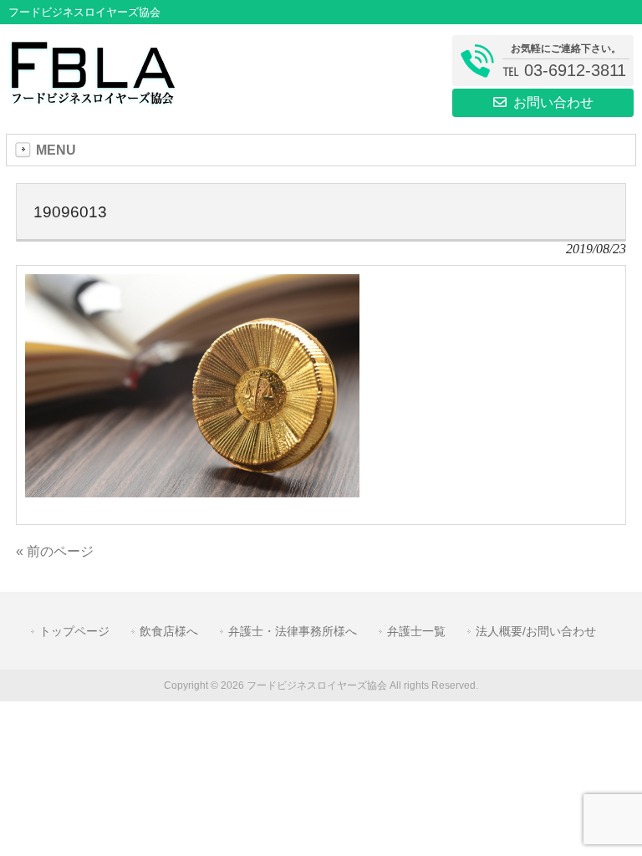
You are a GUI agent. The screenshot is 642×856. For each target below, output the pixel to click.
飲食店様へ (169, 631)
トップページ (74, 631)
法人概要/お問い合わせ (536, 631)
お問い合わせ (553, 102)
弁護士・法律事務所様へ (292, 631)
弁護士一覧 (416, 631)
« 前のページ (55, 551)
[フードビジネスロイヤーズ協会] (92, 99)
